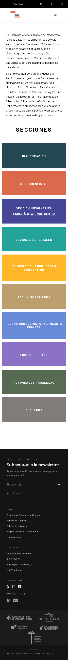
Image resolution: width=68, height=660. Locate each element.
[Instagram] (13, 586)
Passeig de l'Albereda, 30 (19, 564)
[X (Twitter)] (8, 586)
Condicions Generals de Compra (23, 515)
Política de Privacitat (17, 526)
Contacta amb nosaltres (18, 553)
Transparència (13, 537)
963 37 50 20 (13, 559)
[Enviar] (59, 484)
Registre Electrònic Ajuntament (22, 531)
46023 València (14, 570)
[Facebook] (19, 586)
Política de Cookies (16, 520)
